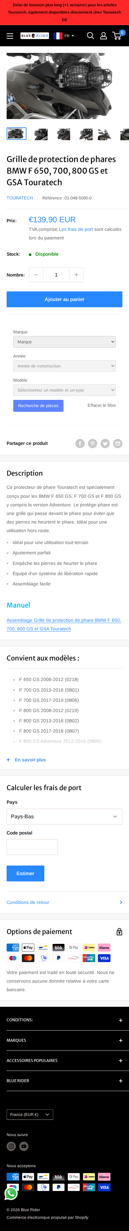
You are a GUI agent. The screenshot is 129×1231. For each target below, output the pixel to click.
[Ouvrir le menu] (10, 36)
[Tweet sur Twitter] (105, 443)
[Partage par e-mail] (117, 443)
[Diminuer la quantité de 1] (36, 275)
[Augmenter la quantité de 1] (76, 275)
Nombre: (16, 274)
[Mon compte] (103, 35)
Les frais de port (76, 229)
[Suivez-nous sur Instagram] (11, 1146)
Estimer (25, 873)
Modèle (20, 380)
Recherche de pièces (38, 405)
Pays (12, 802)
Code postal (19, 832)
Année (19, 356)
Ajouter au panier (65, 299)
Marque (20, 331)
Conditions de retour (28, 902)
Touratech (20, 197)
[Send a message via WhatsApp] (11, 1193)
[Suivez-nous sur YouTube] (23, 1146)
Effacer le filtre (102, 405)
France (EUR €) (24, 1114)
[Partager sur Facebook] (80, 443)
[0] (117, 36)
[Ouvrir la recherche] (90, 35)
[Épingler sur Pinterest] (92, 443)
